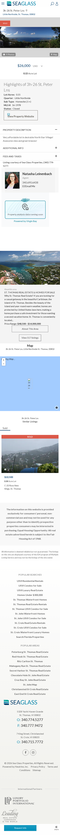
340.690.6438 (30, 182)
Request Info (20, 828)
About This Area (30, 328)
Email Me (30, 186)
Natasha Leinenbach (37, 174)
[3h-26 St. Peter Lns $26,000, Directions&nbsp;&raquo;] (30, 384)
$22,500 (8, 477)
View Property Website (20, 116)
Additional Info (13, 148)
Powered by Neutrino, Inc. (15, 766)
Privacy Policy (38, 766)
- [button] (4, 364)
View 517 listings (30, 337)
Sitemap (37, 770)
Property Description (17, 129)
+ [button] (4, 360)
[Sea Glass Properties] (21, 5)
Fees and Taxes (12, 156)
